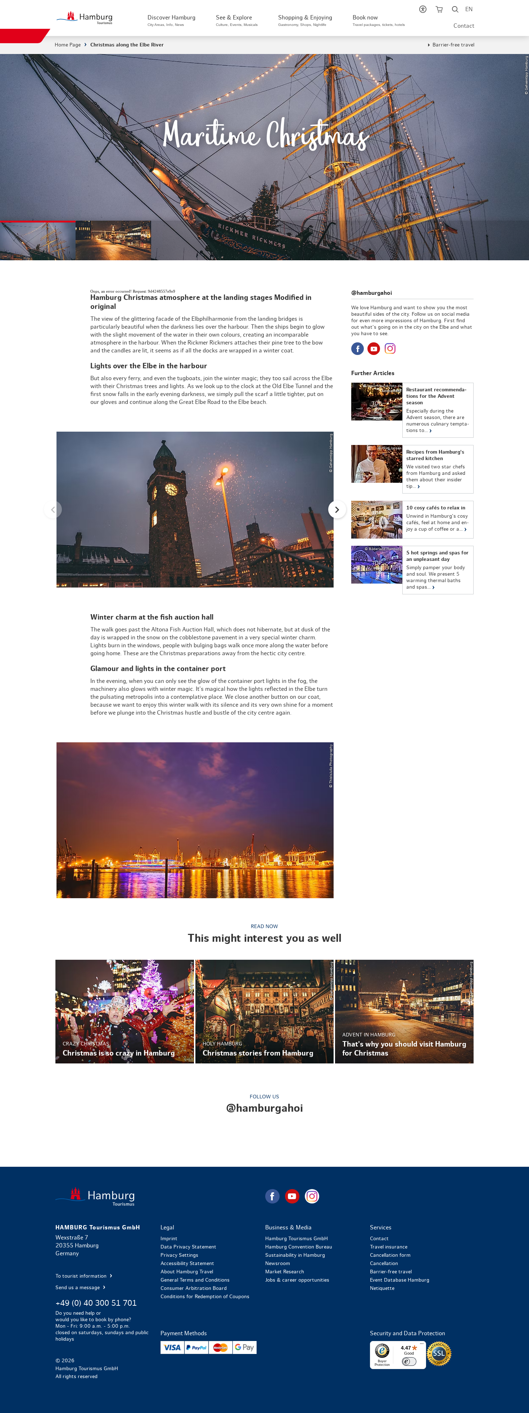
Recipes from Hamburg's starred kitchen (412, 469)
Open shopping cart (439, 11)
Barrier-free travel (453, 45)
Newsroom (277, 1263)
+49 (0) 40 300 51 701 (96, 1303)
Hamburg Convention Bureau (298, 1247)
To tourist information (81, 1276)
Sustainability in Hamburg (295, 1255)
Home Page (68, 45)
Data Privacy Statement (188, 1247)
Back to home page (159, 1196)
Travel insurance (388, 1247)
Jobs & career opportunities (297, 1280)
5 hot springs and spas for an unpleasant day (412, 570)
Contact (463, 26)
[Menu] (421, 1345)
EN (469, 9)
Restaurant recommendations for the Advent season (412, 410)
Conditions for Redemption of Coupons (204, 1296)
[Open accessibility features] (423, 11)
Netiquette (382, 1288)
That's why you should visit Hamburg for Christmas (404, 1011)
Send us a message (78, 1287)
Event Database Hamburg (399, 1280)
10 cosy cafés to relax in (412, 520)
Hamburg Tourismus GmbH (296, 1238)
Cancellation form (390, 1255)
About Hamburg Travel (186, 1271)
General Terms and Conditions (195, 1280)
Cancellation (384, 1263)
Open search (455, 11)
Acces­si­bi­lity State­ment (187, 1263)
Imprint (168, 1238)
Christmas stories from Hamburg (264, 1011)
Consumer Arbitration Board (193, 1288)
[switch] (409, 1361)
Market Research (284, 1271)
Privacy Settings (179, 1255)
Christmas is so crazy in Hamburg (124, 1011)
